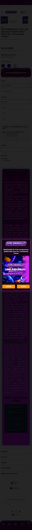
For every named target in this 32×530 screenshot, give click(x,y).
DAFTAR (9, 286)
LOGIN (23, 286)
